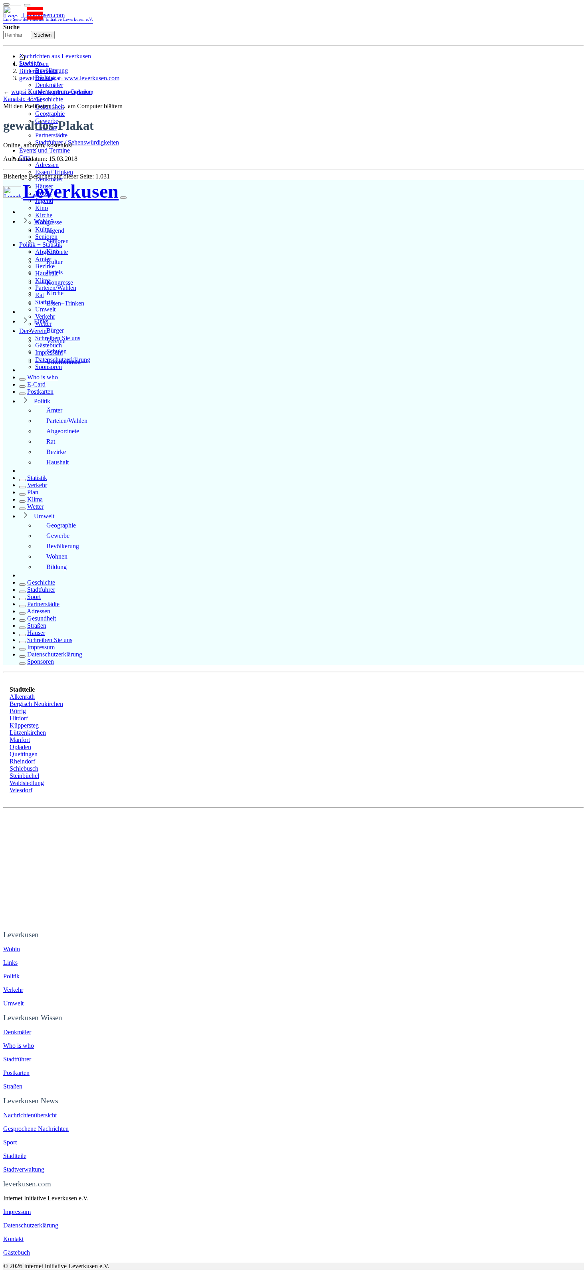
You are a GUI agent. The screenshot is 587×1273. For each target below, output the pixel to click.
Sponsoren (48, 366)
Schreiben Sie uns (49, 639)
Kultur (54, 261)
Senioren (57, 241)
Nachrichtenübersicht (30, 1115)
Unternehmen (63, 361)
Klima (35, 499)
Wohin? (44, 221)
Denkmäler (49, 84)
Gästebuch (16, 1252)
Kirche (43, 215)
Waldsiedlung (27, 782)
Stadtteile (14, 1155)
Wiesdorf (21, 790)
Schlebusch (24, 768)
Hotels (54, 272)
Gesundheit (41, 618)
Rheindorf (22, 761)
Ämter (54, 410)
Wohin (11, 949)
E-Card (36, 384)
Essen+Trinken (54, 172)
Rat (50, 441)
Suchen (43, 35)
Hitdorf (19, 718)
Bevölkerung (62, 546)
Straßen (36, 625)
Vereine (55, 340)
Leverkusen (34, 63)
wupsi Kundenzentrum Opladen (51, 91)
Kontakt (13, 1238)
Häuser (36, 632)
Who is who (42, 377)
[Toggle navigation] (6, 4)
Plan (32, 492)
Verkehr (45, 316)
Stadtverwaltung (23, 1169)
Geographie (50, 113)
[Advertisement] (293, 868)
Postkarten (40, 391)
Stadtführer (41, 589)
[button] (27, 5)
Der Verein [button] (33, 330)
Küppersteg (24, 725)
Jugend (55, 230)
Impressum (41, 647)
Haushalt (57, 462)
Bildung (56, 566)
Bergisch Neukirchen (36, 703)
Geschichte (41, 582)
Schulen (56, 351)
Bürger (55, 330)
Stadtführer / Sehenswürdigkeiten (77, 142)
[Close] (123, 197)
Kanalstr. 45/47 (22, 98)
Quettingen (24, 754)
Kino (41, 207)
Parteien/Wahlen (66, 420)
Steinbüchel (24, 775)
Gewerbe (57, 535)
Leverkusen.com (48, 17)
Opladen (20, 747)
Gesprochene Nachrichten (36, 1128)
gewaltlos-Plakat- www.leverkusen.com (69, 78)
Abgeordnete (62, 431)
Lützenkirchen (28, 732)
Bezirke (56, 451)
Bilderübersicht (38, 70)
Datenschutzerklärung (54, 654)
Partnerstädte (51, 135)
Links (41, 321)
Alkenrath (22, 696)
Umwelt (45, 309)
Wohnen (56, 556)
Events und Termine (44, 150)
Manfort (20, 739)
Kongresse (59, 282)
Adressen (47, 164)
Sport (34, 596)
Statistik (37, 477)
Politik (42, 401)
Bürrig (18, 711)
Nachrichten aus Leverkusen (55, 56)
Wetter (35, 506)
